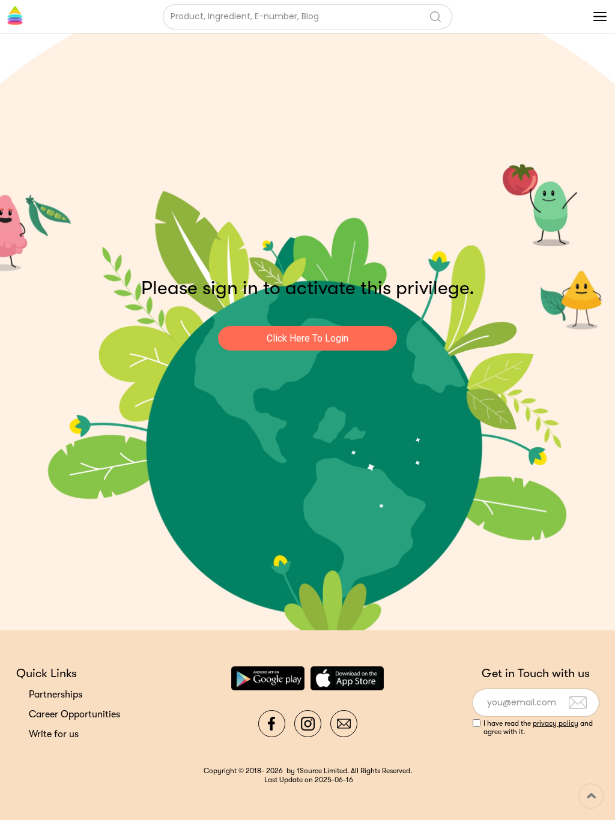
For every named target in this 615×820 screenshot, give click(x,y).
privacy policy (555, 723)
